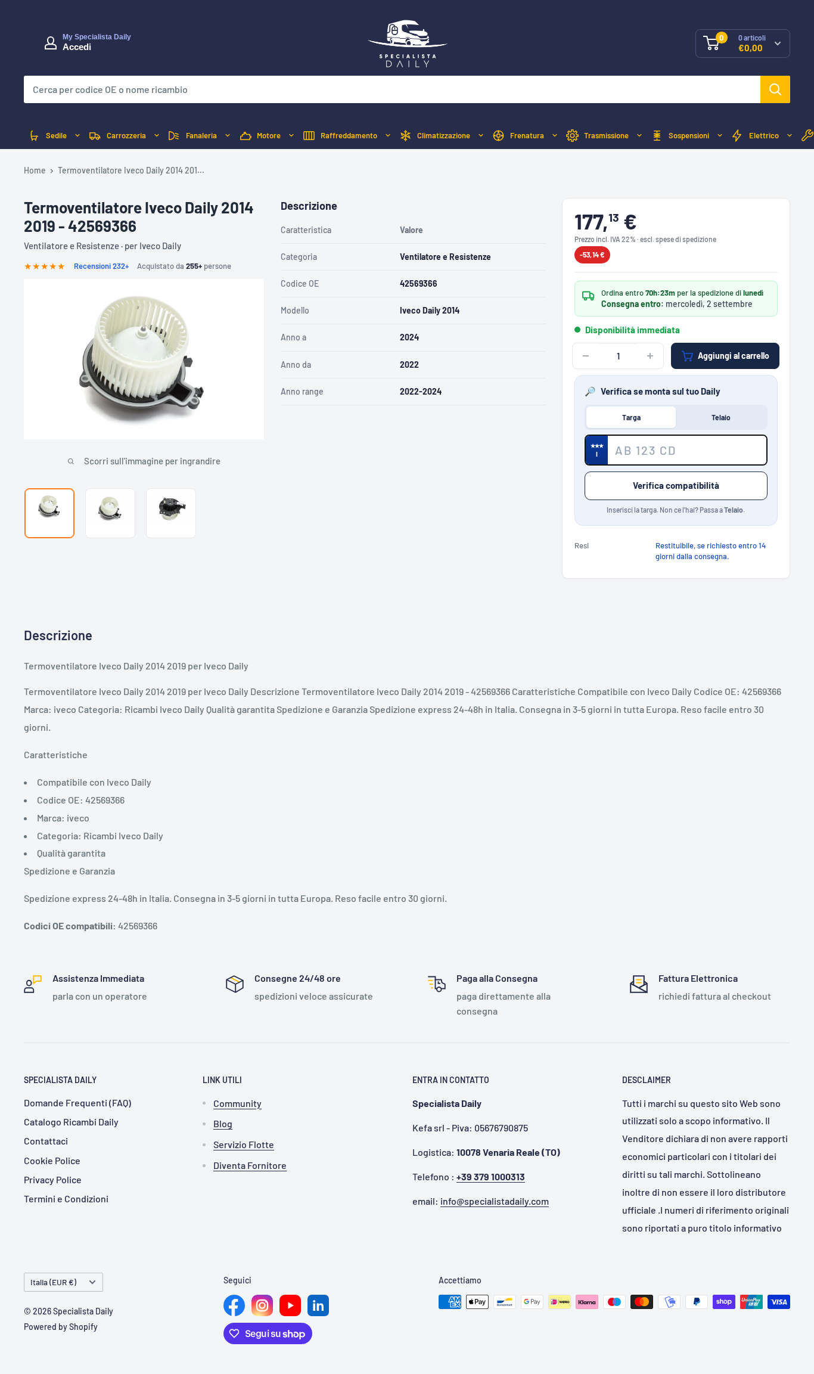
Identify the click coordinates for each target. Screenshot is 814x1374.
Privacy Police (53, 1179)
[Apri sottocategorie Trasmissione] (639, 135)
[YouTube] (290, 1305)
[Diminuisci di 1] (586, 356)
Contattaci (46, 1140)
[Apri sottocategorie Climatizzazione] (481, 135)
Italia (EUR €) (53, 1282)
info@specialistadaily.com (494, 1200)
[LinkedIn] (318, 1305)
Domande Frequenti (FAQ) (77, 1102)
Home (35, 170)
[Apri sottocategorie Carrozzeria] (157, 135)
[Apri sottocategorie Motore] (291, 135)
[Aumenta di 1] (650, 356)
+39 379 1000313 (490, 1176)
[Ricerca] (775, 89)
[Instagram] (262, 1305)
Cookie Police (52, 1160)
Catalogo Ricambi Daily (71, 1121)
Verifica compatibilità (676, 485)
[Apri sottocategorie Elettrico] (789, 135)
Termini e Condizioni (66, 1198)
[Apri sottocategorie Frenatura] (555, 135)
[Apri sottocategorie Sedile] (77, 135)
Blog (222, 1123)
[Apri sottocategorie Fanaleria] (227, 135)
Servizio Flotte (243, 1144)
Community (237, 1103)
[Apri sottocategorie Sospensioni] (720, 135)
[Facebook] (234, 1305)
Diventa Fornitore (250, 1165)
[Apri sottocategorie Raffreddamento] (388, 135)
